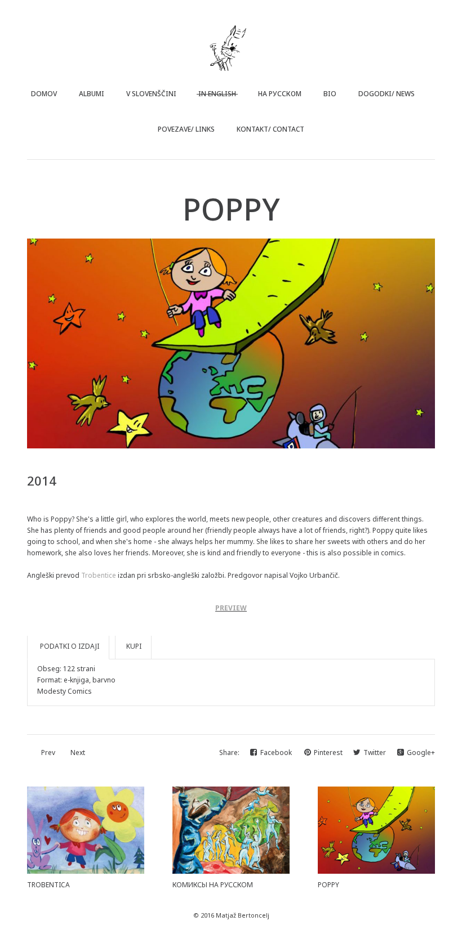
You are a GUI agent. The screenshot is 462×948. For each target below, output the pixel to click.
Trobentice (98, 575)
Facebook (277, 752)
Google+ (421, 752)
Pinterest (329, 752)
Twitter (375, 752)
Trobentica (48, 884)
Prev (48, 752)
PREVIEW (231, 608)
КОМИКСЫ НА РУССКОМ (212, 884)
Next (77, 752)
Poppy (328, 884)
